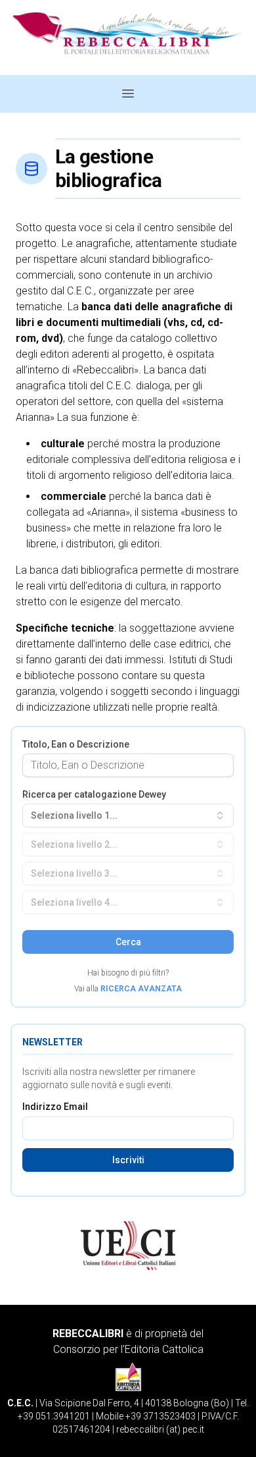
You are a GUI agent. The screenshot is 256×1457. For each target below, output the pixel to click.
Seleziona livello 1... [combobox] (74, 815)
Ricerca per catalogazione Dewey (94, 794)
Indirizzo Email (55, 1106)
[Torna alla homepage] (128, 38)
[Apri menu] (128, 93)
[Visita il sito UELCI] (128, 1245)
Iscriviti (128, 1160)
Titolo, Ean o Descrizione (75, 744)
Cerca (128, 942)
